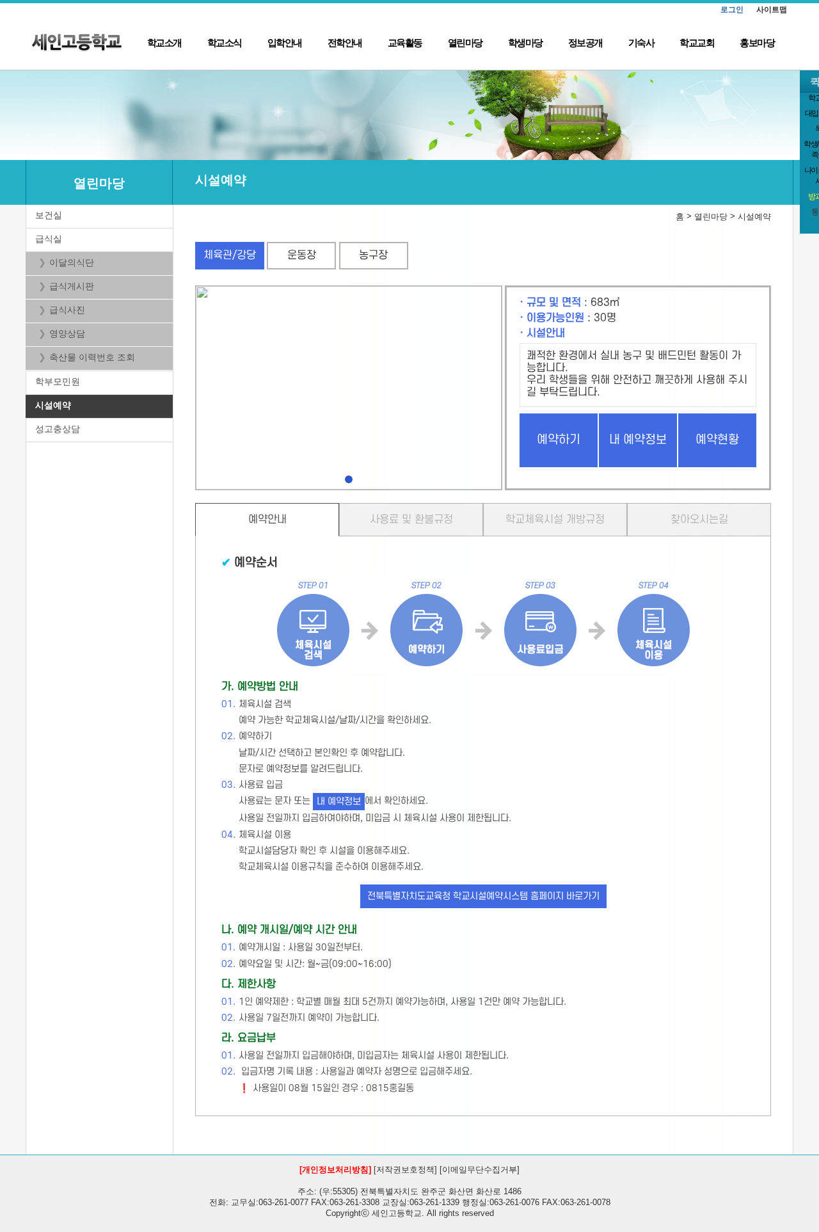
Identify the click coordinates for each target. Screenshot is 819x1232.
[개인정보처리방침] (335, 1169)
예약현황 (717, 440)
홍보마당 (757, 42)
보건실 (48, 215)
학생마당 (525, 42)
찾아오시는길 (699, 519)
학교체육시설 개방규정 (555, 519)
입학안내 (284, 42)
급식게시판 (71, 286)
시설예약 (53, 405)
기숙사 (641, 42)
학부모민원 (57, 381)
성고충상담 (57, 429)
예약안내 (267, 519)
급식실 (48, 239)
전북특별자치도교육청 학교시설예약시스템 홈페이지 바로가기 (483, 896)
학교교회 (697, 42)
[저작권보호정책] (405, 1169)
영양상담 (67, 333)
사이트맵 (771, 9)
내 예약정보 (638, 440)
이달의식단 (71, 262)
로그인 (731, 9)
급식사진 (67, 310)
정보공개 (585, 42)
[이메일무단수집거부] (480, 1169)
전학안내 (345, 42)
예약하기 (558, 440)
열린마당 (465, 42)
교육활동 (405, 42)
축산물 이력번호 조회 (92, 357)
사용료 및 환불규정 (411, 519)
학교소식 (224, 42)
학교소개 (164, 42)
